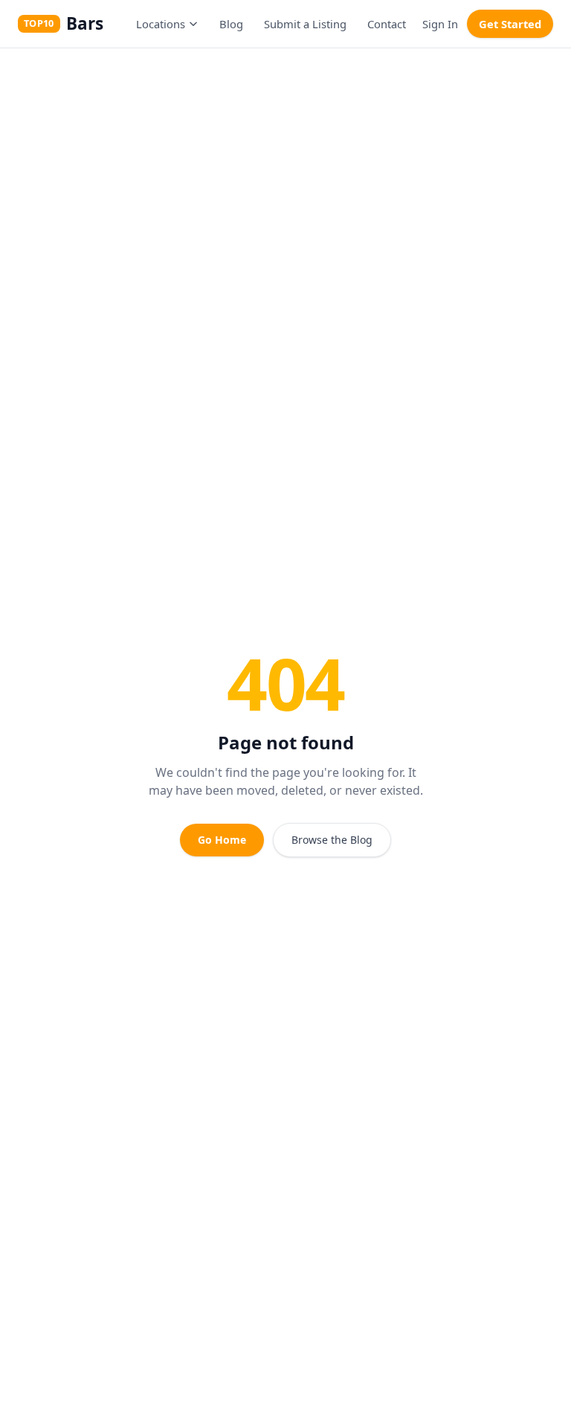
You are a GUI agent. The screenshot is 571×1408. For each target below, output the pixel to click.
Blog (231, 23)
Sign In (440, 23)
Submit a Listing (305, 23)
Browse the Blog (331, 840)
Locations (160, 23)
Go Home (222, 840)
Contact (386, 23)
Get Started (510, 23)
